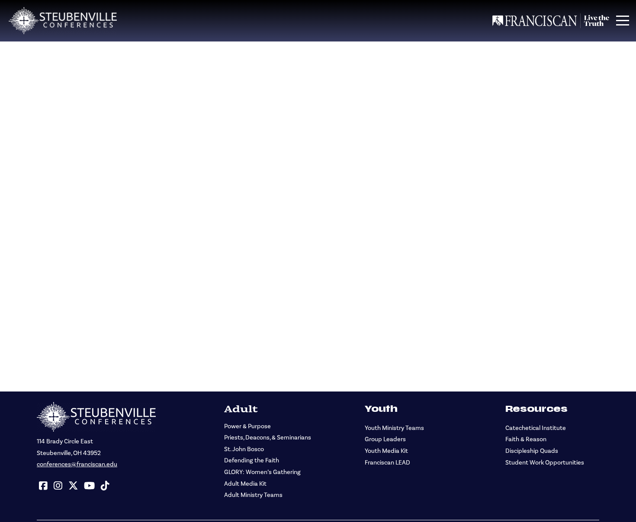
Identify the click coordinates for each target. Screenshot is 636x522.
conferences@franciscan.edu (77, 464)
